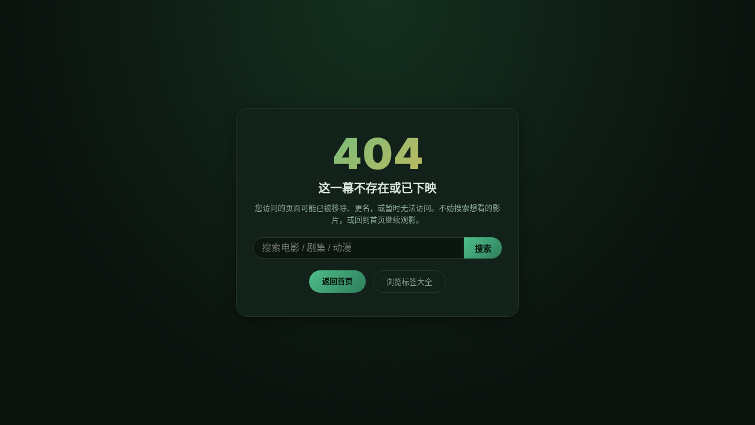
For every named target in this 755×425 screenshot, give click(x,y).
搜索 (483, 248)
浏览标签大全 (409, 281)
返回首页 (337, 281)
